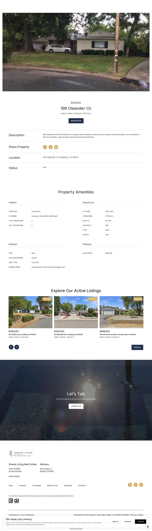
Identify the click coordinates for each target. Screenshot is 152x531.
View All (137, 347)
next (16, 347)
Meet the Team (52, 485)
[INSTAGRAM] (130, 485)
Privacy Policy (137, 515)
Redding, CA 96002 (47, 471)
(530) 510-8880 (14, 469)
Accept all (141, 521)
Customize (127, 521)
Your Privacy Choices (76, 528)
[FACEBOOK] (135, 485)
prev (11, 347)
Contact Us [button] (76, 406)
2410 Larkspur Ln (46, 469)
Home (11, 485)
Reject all (115, 521)
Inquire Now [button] (76, 121)
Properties (22, 485)
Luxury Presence (27, 515)
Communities (36, 485)
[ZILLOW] (141, 485)
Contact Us (82, 485)
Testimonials (68, 485)
